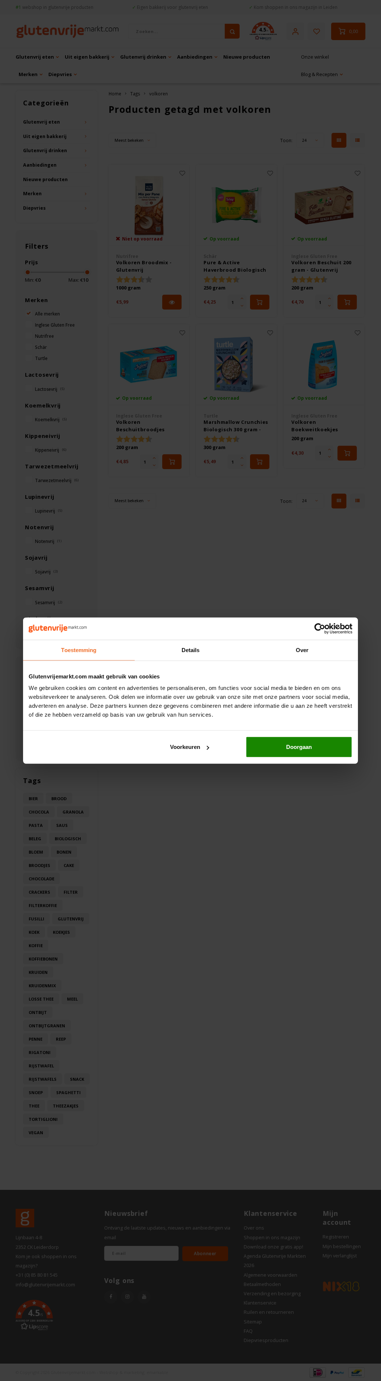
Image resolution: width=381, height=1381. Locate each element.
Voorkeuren (185, 747)
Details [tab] (191, 650)
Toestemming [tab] (78, 650)
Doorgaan (299, 747)
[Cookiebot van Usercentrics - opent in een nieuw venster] (319, 628)
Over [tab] (302, 650)
